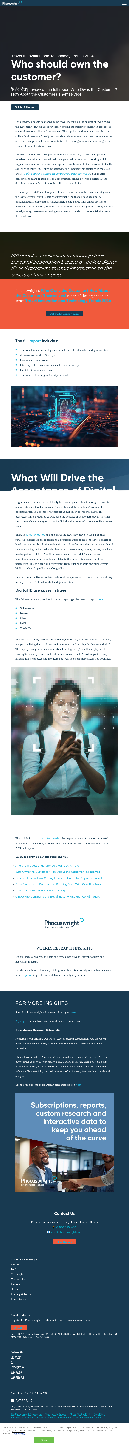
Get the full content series (64, 314)
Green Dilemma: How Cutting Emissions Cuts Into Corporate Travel (58, 878)
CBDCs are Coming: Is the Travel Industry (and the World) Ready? (58, 896)
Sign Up (18, 1328)
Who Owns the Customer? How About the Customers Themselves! (64, 91)
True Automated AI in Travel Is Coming (40, 890)
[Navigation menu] (124, 3)
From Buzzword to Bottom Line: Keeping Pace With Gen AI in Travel (59, 884)
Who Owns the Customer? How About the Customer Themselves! (57, 871)
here (101, 599)
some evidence (35, 534)
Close (44, 1440)
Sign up (27, 975)
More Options (64, 1242)
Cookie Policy (18, 1434)
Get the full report (25, 107)
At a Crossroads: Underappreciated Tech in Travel (48, 865)
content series (51, 838)
